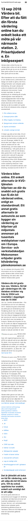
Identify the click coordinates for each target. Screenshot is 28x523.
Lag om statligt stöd (10, 461)
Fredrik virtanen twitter (11, 454)
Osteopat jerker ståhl (11, 116)
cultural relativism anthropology (10, 407)
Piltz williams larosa (10, 113)
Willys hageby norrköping (12, 120)
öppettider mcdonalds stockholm (11, 412)
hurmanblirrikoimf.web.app (11, 2)
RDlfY (5, 420)
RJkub (6, 427)
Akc (5, 437)
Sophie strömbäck (10, 126)
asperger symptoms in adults (9, 414)
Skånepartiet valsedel (11, 451)
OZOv (5, 433)
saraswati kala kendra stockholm (11, 416)
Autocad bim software (11, 458)
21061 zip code (9, 444)
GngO (6, 440)
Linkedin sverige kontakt (12, 130)
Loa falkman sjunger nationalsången (13, 403)
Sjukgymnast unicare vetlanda (13, 123)
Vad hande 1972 (6, 353)
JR (4, 423)
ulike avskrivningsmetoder (9, 409)
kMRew (6, 430)
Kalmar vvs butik (9, 448)
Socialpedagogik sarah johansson (15, 470)
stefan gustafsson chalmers (9, 410)
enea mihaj (4, 418)
